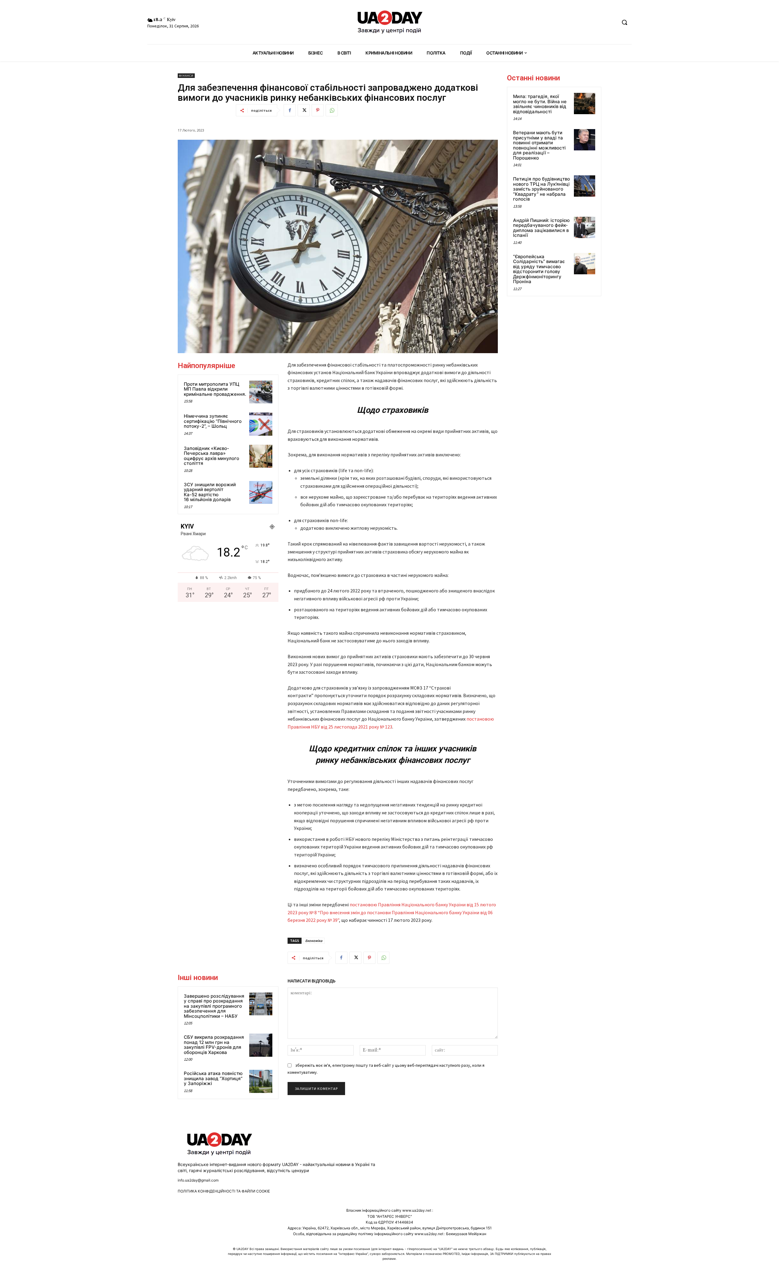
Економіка (313, 940)
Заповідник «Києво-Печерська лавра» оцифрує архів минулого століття (211, 455)
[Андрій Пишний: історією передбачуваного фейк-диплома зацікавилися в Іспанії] (584, 227)
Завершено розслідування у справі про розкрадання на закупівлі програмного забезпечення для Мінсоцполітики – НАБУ (214, 1006)
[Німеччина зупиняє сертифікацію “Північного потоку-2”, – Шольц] (260, 424)
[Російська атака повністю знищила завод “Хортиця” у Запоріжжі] (260, 1081)
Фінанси (186, 76)
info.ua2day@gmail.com (198, 1180)
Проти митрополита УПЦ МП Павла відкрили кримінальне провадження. (215, 389)
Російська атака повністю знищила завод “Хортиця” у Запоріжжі (213, 1078)
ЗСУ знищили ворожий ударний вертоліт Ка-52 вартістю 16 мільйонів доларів (210, 492)
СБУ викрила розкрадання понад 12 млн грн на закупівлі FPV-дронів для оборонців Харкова (214, 1044)
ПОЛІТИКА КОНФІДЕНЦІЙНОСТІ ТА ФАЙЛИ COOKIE (224, 1191)
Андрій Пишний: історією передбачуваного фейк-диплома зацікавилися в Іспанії (541, 227)
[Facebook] (290, 110)
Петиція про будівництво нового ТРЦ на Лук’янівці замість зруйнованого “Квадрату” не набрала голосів (541, 189)
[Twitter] (304, 110)
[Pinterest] (318, 110)
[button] (624, 22)
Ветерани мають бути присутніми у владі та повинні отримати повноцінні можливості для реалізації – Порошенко (539, 145)
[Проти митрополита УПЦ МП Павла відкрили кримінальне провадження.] (260, 392)
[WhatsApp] (332, 110)
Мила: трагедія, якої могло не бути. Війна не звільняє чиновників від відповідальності (540, 103)
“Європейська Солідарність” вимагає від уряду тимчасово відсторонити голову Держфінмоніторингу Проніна (539, 269)
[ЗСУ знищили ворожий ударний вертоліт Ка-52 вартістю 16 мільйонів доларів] (260, 492)
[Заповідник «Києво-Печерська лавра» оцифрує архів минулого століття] (260, 456)
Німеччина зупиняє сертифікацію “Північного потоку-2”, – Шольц (213, 421)
